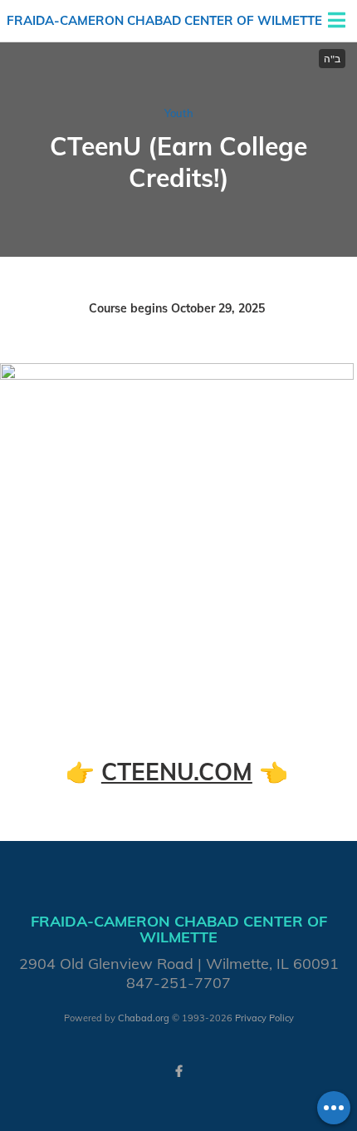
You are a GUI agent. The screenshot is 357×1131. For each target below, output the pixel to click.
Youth (178, 113)
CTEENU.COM (176, 771)
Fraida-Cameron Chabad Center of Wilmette (164, 20)
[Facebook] (178, 1071)
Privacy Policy (264, 1018)
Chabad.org (143, 1018)
